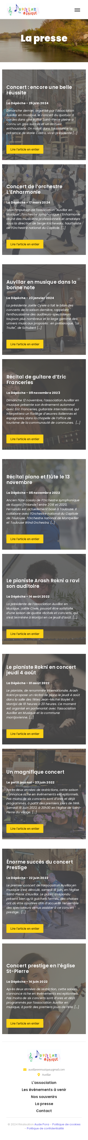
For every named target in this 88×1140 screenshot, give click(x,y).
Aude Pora (41, 1124)
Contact (44, 1110)
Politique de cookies (66, 1124)
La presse (44, 1103)
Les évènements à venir (44, 1089)
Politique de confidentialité (45, 1128)
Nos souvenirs (44, 1096)
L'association (44, 1082)
